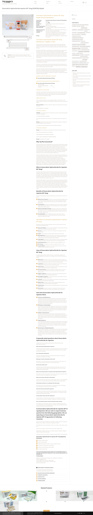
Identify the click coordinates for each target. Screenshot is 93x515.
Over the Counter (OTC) (75, 61)
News (47, 3)
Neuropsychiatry (87, 54)
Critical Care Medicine (84, 42)
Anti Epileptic (74, 32)
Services (72, 1)
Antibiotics (74, 29)
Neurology (82, 54)
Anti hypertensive (81, 32)
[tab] (52, 467)
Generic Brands (83, 51)
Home (35, 1)
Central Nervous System (77, 39)
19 (10, 57)
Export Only (76, 49)
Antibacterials (84, 27)
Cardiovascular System (77, 37)
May (12, 57)
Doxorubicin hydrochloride (40, 50)
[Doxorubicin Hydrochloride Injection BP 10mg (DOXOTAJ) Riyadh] (15, 36)
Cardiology (83, 34)
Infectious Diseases (79, 53)
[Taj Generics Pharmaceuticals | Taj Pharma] (7, 2)
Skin (88, 62)
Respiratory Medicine (75, 62)
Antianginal (82, 26)
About (59, 1)
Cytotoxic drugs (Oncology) (20, 54)
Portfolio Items (13, 512)
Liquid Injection (75, 55)
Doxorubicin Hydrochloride (40, 52)
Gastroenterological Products (85, 49)
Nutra (35, 3)
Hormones (73, 53)
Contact (60, 3)
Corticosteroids (83, 41)
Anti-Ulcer (78, 26)
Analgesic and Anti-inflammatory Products (80, 24)
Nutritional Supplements (76, 57)
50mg (47, 22)
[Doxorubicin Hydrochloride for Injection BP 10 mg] (30, 37)
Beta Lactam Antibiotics (76, 34)
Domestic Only (75, 46)
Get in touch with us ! (58, 513)
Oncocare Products (86, 57)
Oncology (85, 59)
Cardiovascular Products (76, 36)
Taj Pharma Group (38, 512)
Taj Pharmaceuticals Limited (41, 144)
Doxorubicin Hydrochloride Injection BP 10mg (53, 64)
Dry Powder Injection (85, 46)
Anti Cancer (14, 54)
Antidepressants (86, 29)
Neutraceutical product (83, 56)
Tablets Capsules (81, 66)
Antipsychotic (88, 32)
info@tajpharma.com (42, 459)
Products (48, 1)
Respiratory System (83, 62)
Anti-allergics (74, 26)
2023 (14, 57)
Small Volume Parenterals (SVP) (80, 64)
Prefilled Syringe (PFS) (83, 61)
